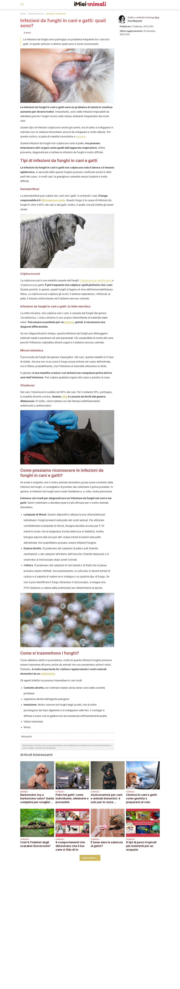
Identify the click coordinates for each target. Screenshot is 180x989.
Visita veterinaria (36, 14)
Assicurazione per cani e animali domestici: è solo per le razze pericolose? (106, 798)
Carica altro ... (90, 857)
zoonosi (80, 136)
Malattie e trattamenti (56, 14)
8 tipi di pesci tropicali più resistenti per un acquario (141, 846)
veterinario (48, 673)
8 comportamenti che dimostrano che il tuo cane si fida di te (70, 846)
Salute (23, 14)
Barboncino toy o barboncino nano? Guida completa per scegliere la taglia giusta (37, 798)
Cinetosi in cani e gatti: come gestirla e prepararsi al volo (142, 798)
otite (64, 396)
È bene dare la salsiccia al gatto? (107, 844)
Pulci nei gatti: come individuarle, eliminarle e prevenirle (72, 798)
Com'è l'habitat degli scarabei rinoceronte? (35, 844)
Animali (24, 792)
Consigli (60, 792)
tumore (69, 322)
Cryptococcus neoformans (95, 280)
